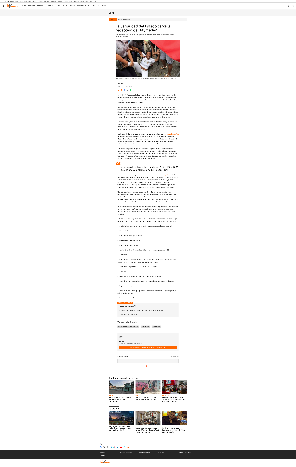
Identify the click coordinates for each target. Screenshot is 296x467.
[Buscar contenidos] (289, 6)
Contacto (102, 455)
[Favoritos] (118, 90)
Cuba (24, 6)
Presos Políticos (84, 1)
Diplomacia (46, 1)
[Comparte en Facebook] (124, 90)
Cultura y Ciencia (83, 6)
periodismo (145, 327)
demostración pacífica (171, 134)
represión (156, 327)
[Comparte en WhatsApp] (130, 90)
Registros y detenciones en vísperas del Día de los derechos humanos (141, 310)
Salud (16, 1)
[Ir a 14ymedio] (13, 6)
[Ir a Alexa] (124, 447)
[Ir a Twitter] (104, 447)
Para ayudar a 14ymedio (124, 19)
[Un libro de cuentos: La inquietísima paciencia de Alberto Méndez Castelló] (174, 418)
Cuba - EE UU (93, 1)
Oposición (76, 1)
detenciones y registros (162, 175)
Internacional (62, 6)
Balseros (34, 1)
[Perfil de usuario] (293, 6)
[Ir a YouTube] (121, 447)
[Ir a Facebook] (101, 447)
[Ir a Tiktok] (114, 447)
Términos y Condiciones (184, 452)
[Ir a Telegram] (111, 447)
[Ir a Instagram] (108, 447)
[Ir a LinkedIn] (118, 447)
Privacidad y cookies (144, 452)
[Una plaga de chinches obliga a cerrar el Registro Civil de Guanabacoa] (121, 387)
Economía (31, 6)
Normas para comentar (125, 452)
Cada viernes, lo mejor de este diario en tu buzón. (148, 347)
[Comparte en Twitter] (127, 90)
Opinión (72, 6)
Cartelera (50, 6)
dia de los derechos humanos (128, 327)
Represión (53, 1)
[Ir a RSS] (128, 447)
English (104, 6)
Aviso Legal (161, 452)
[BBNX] (106, 462)
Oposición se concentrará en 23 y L (130, 314)
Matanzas (60, 1)
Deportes (40, 6)
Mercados (95, 6)
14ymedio (102, 452)
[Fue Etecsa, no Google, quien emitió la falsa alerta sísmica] (148, 387)
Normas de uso (175, 356)
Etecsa (21, 1)
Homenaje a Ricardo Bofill (127, 306)
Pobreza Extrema (68, 1)
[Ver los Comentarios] (121, 90)
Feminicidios (27, 1)
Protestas (40, 1)
